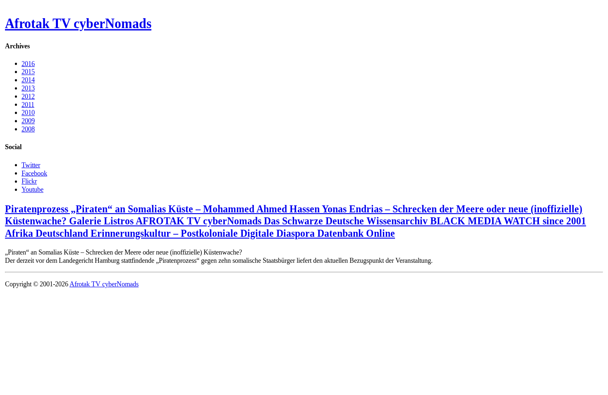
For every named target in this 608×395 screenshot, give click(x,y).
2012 (28, 96)
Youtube (32, 189)
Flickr (29, 181)
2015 (28, 72)
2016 (28, 63)
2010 (28, 113)
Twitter (31, 165)
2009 (28, 121)
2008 (28, 129)
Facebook (34, 173)
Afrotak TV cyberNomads (78, 23)
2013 (28, 88)
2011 (28, 104)
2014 (28, 80)
